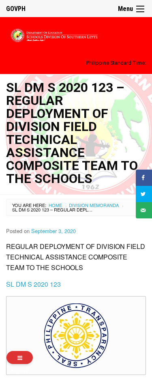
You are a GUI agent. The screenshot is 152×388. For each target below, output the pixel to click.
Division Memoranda (94, 205)
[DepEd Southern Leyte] (76, 34)
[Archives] (19, 357)
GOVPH (16, 9)
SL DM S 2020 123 (33, 284)
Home (55, 205)
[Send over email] (144, 210)
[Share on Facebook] (144, 178)
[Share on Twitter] (144, 194)
